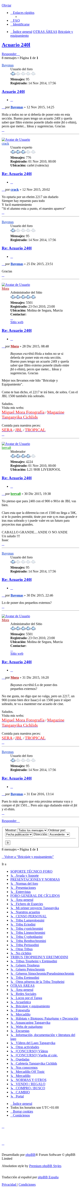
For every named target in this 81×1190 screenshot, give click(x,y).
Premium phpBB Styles (45, 1166)
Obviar (6, 5)
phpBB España (48, 1177)
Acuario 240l (16, 45)
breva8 (6, 447)
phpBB (30, 1154)
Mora (5, 288)
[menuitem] (15, 20)
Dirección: (41, 834)
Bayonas (8, 65)
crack (5, 143)
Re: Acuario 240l (17, 173)
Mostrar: (11, 830)
